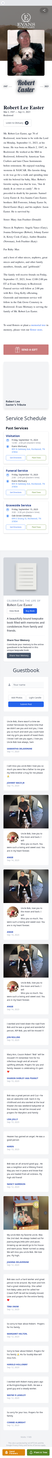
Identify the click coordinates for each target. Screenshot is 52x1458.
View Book (14, 610)
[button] (26, 811)
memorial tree (38, 325)
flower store (36, 329)
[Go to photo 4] (28, 1228)
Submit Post (26, 704)
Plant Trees (36, 457)
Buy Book (30, 610)
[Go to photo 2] (25, 1228)
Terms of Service (34, 1445)
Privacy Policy (17, 1445)
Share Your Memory (18, 655)
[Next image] (45, 1213)
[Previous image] (6, 1213)
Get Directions (16, 457)
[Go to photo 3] (26, 1228)
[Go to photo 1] (23, 1228)
